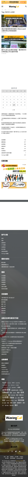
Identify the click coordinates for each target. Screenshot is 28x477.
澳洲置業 (3, 278)
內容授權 (17, 441)
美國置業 (3, 280)
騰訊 (16, 405)
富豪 (18, 392)
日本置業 (3, 275)
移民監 (16, 400)
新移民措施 (13, 395)
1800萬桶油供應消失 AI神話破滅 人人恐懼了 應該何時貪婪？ (13, 119)
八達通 (18, 387)
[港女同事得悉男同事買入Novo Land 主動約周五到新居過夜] (14, 21)
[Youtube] (19, 451)
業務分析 (21, 395)
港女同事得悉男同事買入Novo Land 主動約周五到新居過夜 (13, 30)
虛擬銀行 (3, 365)
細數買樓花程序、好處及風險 (8, 266)
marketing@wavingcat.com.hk (16, 439)
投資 (2, 238)
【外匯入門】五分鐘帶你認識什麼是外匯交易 (11, 343)
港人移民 (3, 249)
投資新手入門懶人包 (5, 350)
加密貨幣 (6, 390)
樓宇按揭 (3, 262)
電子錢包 (7, 405)
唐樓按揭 (3, 308)
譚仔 (24, 403)
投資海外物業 (4, 395)
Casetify (18, 382)
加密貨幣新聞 (4, 251)
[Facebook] (8, 451)
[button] (2, 6)
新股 (17, 395)
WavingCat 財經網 (19, 460)
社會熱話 (3, 247)
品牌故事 (3, 242)
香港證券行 (3, 367)
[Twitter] (16, 451)
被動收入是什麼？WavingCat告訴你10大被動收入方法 (13, 321)
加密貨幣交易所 (4, 371)
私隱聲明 (6, 441)
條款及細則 (11, 441)
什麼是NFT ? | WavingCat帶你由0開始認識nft (11, 341)
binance (9, 382)
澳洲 (19, 397)
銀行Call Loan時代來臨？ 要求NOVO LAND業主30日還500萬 (13, 51)
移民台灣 (7, 400)
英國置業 (3, 282)
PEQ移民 (17, 385)
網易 (8, 403)
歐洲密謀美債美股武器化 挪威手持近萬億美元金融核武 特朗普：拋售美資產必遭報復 (13, 123)
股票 (14, 403)
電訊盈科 (12, 405)
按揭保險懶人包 (4, 264)
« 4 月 (13, 110)
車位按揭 (3, 312)
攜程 (9, 395)
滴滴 (16, 397)
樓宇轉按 (3, 302)
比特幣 (5, 397)
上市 (10, 387)
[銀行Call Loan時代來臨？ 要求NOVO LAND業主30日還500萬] (14, 42)
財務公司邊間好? (5, 363)
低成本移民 (14, 387)
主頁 (2, 10)
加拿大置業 (3, 286)
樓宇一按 (3, 304)
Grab (9, 385)
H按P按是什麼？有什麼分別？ (8, 297)
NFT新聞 (3, 245)
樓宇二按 (3, 306)
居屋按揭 (3, 310)
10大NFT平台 (4, 369)
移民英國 (21, 400)
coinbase (4, 385)
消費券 (12, 397)
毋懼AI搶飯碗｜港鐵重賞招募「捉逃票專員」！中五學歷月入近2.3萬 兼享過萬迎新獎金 (13, 114)
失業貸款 (14, 392)
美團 (11, 403)
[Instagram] (12, 451)
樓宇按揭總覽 (4, 300)
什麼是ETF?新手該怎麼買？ (7, 345)
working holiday (5, 387)
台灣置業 (3, 284)
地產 (2, 26)
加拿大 (21, 390)
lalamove (13, 385)
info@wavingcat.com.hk (16, 438)
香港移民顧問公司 (5, 374)
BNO (13, 383)
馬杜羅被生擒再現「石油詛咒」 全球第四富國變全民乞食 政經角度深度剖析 (13, 128)
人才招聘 (22, 441)
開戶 (3, 405)
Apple (4, 382)
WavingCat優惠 (4, 253)
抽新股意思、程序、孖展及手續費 (9, 347)
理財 (2, 240)
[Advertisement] (14, 70)
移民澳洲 (12, 400)
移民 (3, 400)
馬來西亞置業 (4, 288)
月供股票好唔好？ (5, 352)
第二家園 (4, 403)
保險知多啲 (3, 354)
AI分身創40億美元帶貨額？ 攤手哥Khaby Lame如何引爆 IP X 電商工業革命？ (13, 132)
